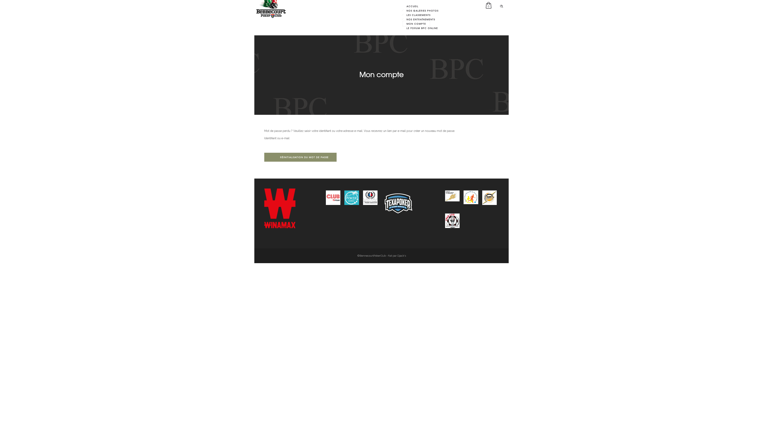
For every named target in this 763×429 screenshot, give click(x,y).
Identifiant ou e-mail (277, 138)
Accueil (412, 6)
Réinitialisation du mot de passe (304, 157)
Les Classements (419, 14)
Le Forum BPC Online (422, 28)
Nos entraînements (421, 19)
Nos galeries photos (423, 10)
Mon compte (416, 23)
